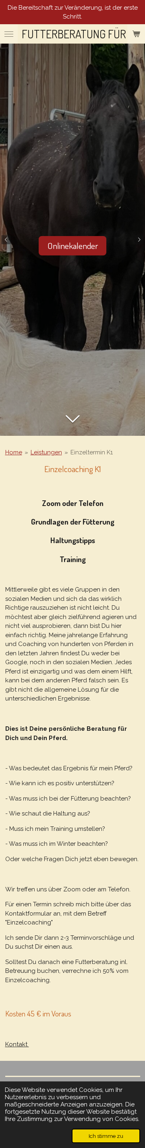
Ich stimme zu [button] (106, 1136)
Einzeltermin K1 (91, 452)
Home (13, 452)
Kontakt (17, 1044)
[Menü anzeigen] (9, 34)
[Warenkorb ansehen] (136, 34)
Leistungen (46, 452)
